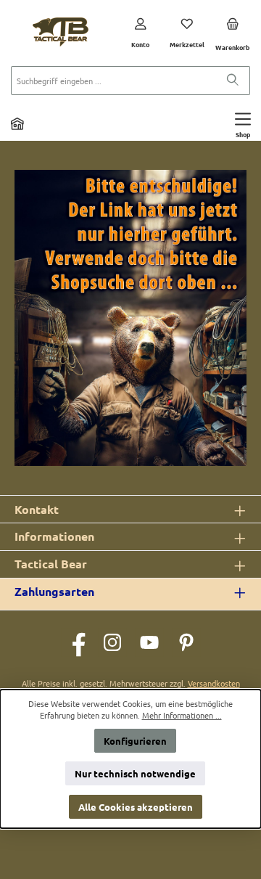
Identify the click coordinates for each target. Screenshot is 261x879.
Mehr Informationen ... (182, 715)
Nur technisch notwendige (135, 773)
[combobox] (113, 80)
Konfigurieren (135, 741)
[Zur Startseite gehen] (60, 31)
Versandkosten (214, 683)
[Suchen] (232, 80)
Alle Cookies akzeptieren (135, 807)
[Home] (17, 123)
